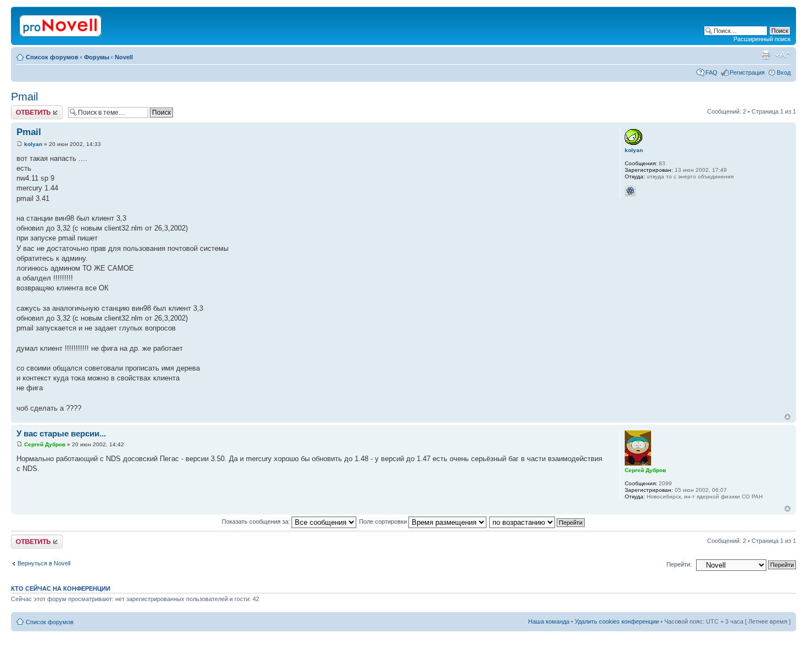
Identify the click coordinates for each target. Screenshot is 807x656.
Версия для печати (766, 55)
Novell (124, 57)
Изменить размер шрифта (783, 55)
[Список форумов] (61, 23)
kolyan (33, 144)
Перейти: (679, 564)
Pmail (24, 97)
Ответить (24, 108)
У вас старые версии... (61, 433)
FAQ (711, 72)
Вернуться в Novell (44, 563)
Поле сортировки (383, 521)
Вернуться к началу (787, 417)
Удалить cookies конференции (617, 621)
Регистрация (747, 72)
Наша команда (548, 621)
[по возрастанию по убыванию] (537, 521)
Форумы (96, 57)
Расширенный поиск (762, 39)
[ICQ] (630, 191)
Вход (784, 72)
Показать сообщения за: (257, 521)
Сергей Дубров (44, 444)
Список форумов (52, 57)
